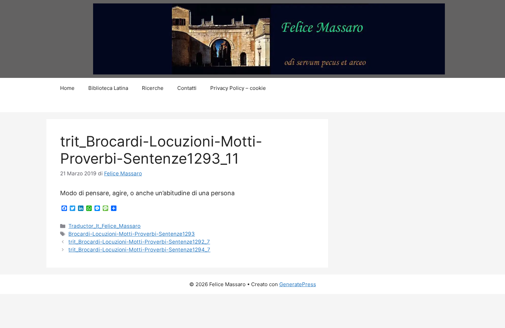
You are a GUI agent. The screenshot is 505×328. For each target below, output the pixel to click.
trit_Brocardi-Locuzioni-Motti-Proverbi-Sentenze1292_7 (139, 241)
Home (67, 88)
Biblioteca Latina (108, 88)
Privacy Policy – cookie (238, 88)
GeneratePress (297, 284)
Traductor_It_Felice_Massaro (104, 226)
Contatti (187, 88)
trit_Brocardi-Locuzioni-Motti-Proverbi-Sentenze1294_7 (139, 249)
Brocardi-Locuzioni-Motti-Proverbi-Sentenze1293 (131, 234)
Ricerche (153, 88)
